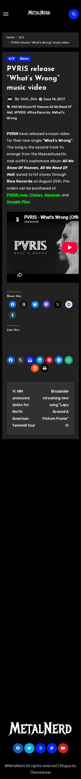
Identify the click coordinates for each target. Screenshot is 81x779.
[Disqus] (40, 508)
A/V (12, 59)
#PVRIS (20, 112)
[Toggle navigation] (5, 14)
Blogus (65, 766)
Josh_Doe (28, 99)
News (24, 59)
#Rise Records (38, 112)
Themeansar (40, 772)
